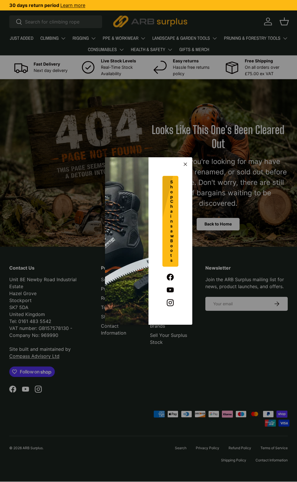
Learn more (72, 5)
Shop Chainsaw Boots (172, 221)
